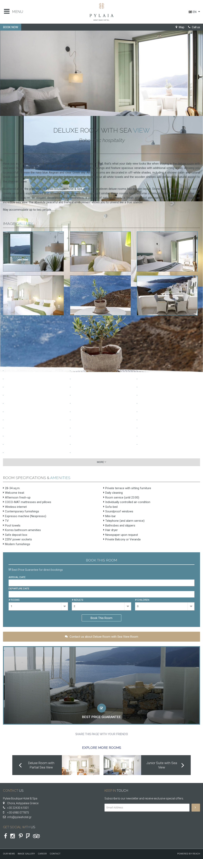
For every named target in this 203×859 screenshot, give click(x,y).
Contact (55, 853)
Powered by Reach (188, 853)
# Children (142, 599)
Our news (9, 853)
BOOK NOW (10, 27)
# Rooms (14, 599)
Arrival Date (17, 577)
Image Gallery (26, 853)
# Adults (77, 599)
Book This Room (101, 618)
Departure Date (19, 588)
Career (42, 853)
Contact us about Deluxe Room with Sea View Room (103, 636)
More (100, 462)
